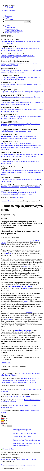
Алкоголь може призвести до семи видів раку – (20, 187)
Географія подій (10, 27)
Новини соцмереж (11, 29)
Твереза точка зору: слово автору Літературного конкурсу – (21, 103)
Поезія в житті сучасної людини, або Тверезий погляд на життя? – (20, 78)
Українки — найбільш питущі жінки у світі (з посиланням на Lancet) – (21, 117)
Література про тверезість (22, 430)
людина (26, 301)
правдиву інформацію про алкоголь (20, 286)
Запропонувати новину (13, 32)
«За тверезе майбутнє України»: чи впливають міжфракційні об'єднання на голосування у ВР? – (22, 155)
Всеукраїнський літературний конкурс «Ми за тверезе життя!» (26, 444)
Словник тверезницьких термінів (24, 433)
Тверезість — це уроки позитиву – (22, 91)
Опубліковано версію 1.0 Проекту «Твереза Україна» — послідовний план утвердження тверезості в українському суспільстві (20, 380)
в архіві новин (18, 197)
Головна (4, 201)
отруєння (8, 319)
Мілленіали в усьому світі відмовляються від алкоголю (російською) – (20, 49)
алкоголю (8, 253)
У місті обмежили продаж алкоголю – (16, 131)
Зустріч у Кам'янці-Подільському (18, 396)
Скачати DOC (6, 363)
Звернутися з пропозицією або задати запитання (18, 465)
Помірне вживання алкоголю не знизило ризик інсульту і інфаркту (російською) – (21, 71)
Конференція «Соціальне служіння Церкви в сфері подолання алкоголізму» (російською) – (18, 137)
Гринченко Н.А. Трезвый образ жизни (26, 440)
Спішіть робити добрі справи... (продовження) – (17, 56)
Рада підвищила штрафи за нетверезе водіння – (20, 97)
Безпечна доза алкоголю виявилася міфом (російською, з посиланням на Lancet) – (20, 125)
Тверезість (8, 16)
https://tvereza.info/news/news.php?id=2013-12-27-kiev (19, 459)
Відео (7, 18)
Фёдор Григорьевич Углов (22, 436)
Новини (8, 25)
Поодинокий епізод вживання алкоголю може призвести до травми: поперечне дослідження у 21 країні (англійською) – (22, 172)
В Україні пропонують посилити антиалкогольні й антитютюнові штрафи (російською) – (18, 193)
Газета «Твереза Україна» (14, 31)
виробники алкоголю (23, 330)
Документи (9, 19)
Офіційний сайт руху (8, 10)
